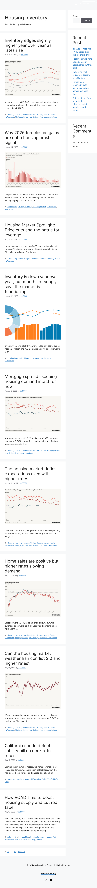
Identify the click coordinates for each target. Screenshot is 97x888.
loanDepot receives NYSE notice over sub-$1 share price (82, 52)
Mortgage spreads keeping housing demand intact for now (31, 381)
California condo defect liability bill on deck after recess (28, 750)
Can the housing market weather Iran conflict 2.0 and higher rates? (33, 658)
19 (15, 851)
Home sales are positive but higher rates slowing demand (32, 566)
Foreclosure (12, 207)
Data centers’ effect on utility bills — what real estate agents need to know (82, 104)
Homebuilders (23, 837)
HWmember (9, 117)
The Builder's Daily (28, 839)
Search (76, 16)
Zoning (39, 839)
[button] (76, 4)
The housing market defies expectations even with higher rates (30, 473)
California (11, 779)
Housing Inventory (14, 114)
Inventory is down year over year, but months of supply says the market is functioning (31, 284)
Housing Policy (51, 837)
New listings (34, 117)
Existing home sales (15, 358)
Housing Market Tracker (46, 114)
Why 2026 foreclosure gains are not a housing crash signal (32, 137)
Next (21, 851)
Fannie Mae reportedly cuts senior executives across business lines (81, 88)
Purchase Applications (48, 117)
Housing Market (29, 114)
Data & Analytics (24, 259)
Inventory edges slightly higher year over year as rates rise (28, 45)
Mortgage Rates (21, 117)
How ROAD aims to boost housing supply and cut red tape (31, 802)
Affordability (12, 259)
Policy (44, 779)
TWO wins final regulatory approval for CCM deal (82, 75)
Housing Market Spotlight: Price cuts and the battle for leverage (32, 229)
